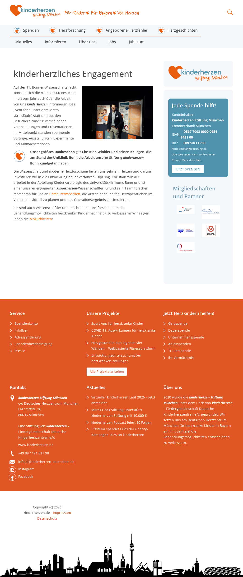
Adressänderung (28, 337)
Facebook (25, 476)
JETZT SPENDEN (187, 169)
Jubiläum (137, 42)
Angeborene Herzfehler (127, 30)
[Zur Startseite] (35, 11)
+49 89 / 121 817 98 (33, 453)
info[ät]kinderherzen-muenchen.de (46, 461)
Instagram (26, 469)
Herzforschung (72, 30)
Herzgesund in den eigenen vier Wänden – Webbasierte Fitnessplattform (123, 345)
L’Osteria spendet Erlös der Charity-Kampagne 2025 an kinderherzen (119, 432)
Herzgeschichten (183, 30)
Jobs (112, 42)
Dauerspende (179, 330)
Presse (20, 350)
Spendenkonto (26, 323)
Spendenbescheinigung (33, 344)
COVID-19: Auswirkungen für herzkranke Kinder (123, 333)
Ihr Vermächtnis (181, 357)
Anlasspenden (179, 344)
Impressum (62, 512)
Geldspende (177, 323)
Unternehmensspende (186, 337)
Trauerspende (179, 350)
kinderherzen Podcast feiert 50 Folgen (121, 422)
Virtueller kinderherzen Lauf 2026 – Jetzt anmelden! (123, 400)
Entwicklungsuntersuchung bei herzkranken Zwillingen (116, 358)
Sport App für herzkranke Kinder (117, 323)
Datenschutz (47, 518)
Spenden (31, 30)
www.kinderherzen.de (35, 445)
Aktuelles (24, 42)
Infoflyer (21, 330)
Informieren (55, 42)
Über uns (87, 42)
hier (198, 160)
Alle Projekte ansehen (107, 371)
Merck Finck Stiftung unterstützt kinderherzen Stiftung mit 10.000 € (119, 413)
